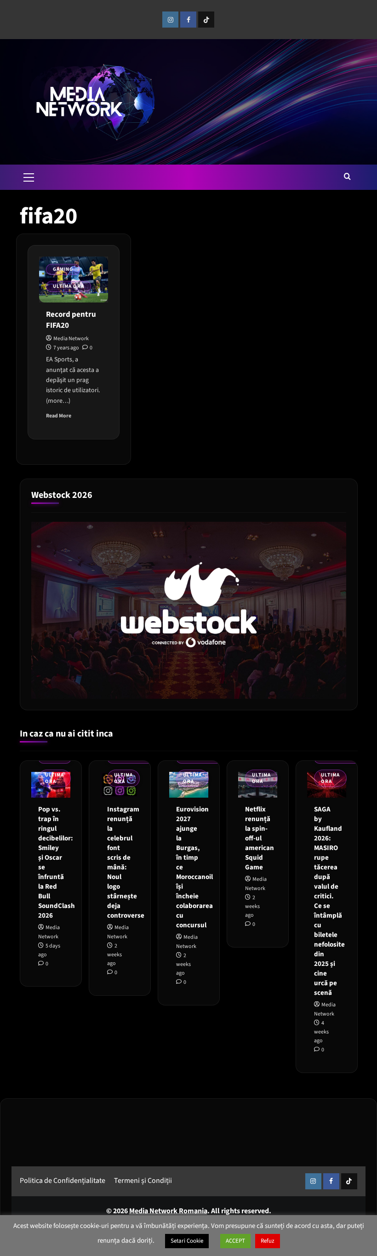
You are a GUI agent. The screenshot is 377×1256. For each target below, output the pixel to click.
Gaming (63, 269)
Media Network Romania (168, 1211)
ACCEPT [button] (235, 1241)
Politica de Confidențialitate (62, 1181)
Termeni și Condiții (143, 1181)
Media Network (71, 339)
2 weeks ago (114, 954)
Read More (58, 416)
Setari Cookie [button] (187, 1241)
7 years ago (66, 348)
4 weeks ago (321, 1032)
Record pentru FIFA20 (71, 320)
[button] (29, 176)
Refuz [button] (267, 1241)
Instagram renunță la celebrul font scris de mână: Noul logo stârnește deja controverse (125, 862)
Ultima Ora (68, 286)
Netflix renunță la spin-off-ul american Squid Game (259, 838)
